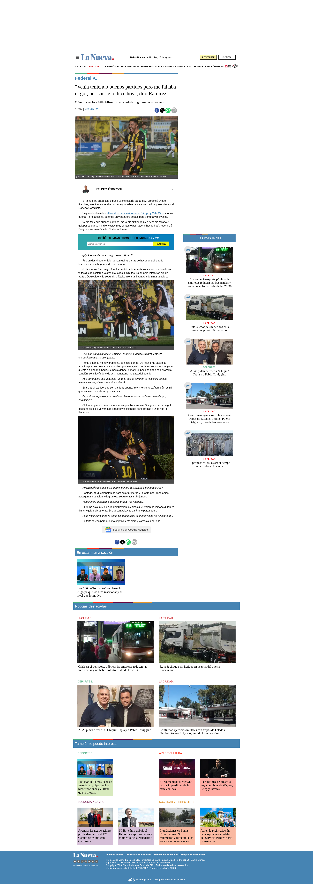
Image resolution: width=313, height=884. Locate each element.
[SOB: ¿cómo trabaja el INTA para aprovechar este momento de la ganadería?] (136, 817)
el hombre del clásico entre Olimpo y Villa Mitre (135, 213)
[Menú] (77, 57)
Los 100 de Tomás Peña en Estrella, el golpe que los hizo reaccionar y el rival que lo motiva (99, 592)
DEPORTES (85, 753)
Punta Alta (95, 66)
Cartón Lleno (201, 66)
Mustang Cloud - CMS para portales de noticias (160, 879)
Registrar (161, 243)
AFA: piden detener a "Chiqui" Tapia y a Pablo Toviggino (209, 372)
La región (110, 66)
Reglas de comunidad (193, 854)
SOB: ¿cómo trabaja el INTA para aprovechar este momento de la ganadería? (135, 834)
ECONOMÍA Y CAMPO (91, 802)
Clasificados (182, 66)
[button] (157, 110)
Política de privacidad (166, 854)
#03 (188, 341)
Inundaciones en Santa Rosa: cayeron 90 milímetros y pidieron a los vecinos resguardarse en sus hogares (177, 837)
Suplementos (163, 66)
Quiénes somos (114, 854)
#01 (188, 249)
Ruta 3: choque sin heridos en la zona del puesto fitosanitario (209, 328)
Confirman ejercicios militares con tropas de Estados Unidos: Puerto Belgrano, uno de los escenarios (209, 418)
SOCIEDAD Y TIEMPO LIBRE (176, 802)
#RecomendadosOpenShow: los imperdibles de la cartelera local (176, 785)
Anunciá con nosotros (138, 854)
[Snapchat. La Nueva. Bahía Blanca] (93, 861)
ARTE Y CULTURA (170, 753)
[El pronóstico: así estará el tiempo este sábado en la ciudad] (209, 443)
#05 (188, 433)
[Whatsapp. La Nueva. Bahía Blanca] (75, 861)
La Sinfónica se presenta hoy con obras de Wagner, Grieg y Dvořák (217, 785)
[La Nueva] (97, 57)
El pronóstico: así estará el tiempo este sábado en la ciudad (209, 464)
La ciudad (81, 66)
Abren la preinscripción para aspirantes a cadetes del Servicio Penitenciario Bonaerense (216, 836)
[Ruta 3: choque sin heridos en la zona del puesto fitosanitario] (209, 307)
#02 (188, 297)
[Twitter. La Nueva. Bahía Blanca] (82, 861)
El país (121, 66)
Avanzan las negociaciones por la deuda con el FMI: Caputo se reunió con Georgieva (95, 836)
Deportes (133, 66)
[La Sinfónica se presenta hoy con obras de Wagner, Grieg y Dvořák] (218, 768)
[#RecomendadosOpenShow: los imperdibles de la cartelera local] (177, 768)
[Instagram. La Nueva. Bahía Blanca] (86, 861)
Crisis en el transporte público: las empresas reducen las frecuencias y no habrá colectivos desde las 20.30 (209, 282)
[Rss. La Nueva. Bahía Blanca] (96, 861)
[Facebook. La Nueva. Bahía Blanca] (78, 861)
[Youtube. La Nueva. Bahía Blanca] (89, 861)
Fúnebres (217, 66)
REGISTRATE (208, 57)
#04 (188, 385)
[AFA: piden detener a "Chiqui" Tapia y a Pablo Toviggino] (209, 351)
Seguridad (147, 66)
